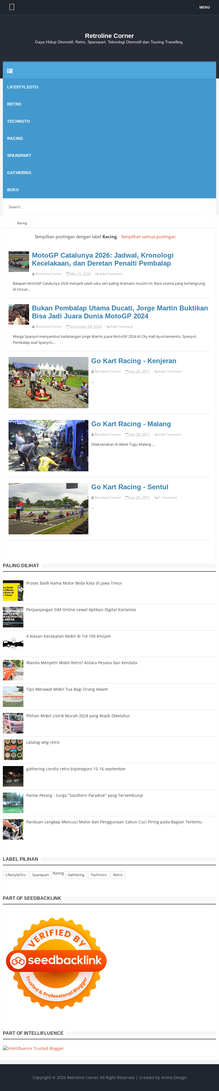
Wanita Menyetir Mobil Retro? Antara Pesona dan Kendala (81, 662)
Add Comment (111, 273)
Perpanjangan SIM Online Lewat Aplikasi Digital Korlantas (81, 609)
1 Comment (168, 497)
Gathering (76, 874)
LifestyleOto (15, 874)
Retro (118, 874)
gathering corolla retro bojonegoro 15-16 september (76, 768)
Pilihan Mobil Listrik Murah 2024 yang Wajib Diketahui (78, 715)
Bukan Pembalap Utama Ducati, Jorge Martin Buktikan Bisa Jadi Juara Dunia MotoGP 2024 (120, 312)
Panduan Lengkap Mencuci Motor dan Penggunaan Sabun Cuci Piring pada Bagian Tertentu (114, 822)
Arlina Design (174, 1077)
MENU (204, 7)
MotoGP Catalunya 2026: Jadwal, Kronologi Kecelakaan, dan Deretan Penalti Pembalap (103, 259)
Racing (17, 255)
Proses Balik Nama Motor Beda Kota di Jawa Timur (74, 583)
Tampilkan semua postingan (148, 237)
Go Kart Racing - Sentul (130, 487)
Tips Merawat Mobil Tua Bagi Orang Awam (67, 689)
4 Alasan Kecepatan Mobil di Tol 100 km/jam (68, 636)
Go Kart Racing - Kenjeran (134, 361)
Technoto (99, 874)
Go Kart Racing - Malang (131, 424)
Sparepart (40, 874)
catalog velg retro (42, 742)
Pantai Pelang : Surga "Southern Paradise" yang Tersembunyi (84, 795)
